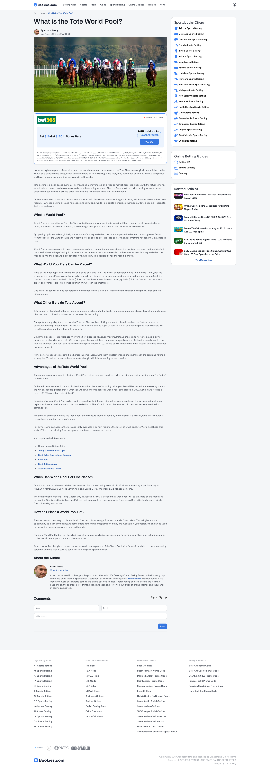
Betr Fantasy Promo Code (150, 680)
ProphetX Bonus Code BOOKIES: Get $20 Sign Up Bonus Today (207, 219)
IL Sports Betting (42, 691)
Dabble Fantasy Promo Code (152, 675)
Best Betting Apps (47, 464)
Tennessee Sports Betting (192, 123)
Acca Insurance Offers (49, 468)
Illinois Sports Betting (189, 50)
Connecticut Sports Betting (193, 39)
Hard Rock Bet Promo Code (203, 691)
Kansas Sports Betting (190, 67)
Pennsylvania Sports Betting (193, 118)
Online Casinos (136, 4)
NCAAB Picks (92, 675)
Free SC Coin (144, 691)
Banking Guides (93, 701)
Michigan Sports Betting (191, 90)
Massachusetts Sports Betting (194, 84)
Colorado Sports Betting (191, 33)
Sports (83, 4)
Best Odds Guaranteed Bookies (54, 455)
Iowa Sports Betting (189, 62)
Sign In (154, 597)
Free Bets (43, 459)
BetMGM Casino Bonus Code (204, 670)
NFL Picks (90, 665)
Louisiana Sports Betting (191, 73)
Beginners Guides (95, 696)
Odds (103, 4)
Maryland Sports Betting (191, 78)
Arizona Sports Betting (190, 28)
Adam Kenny (51, 30)
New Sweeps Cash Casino (150, 726)
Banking (183, 173)
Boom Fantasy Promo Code (151, 670)
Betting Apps (69, 4)
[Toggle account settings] (234, 4)
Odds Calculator (94, 711)
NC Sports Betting (43, 726)
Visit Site (149, 142)
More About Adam (60, 570)
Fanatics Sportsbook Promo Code (206, 685)
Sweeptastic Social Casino (151, 701)
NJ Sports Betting (43, 675)
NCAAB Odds (93, 691)
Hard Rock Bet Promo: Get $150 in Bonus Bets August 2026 (207, 196)
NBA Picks (91, 670)
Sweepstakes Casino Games (151, 716)
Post (162, 626)
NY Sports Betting (43, 665)
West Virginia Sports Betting (193, 135)
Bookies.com (134, 578)
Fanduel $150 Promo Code (202, 680)
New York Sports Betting (191, 101)
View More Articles (203, 260)
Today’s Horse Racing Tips (51, 450)
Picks (93, 4)
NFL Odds (91, 680)
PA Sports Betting (43, 680)
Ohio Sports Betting (189, 112)
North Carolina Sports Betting (194, 107)
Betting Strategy (187, 167)
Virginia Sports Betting (190, 129)
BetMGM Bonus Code (200, 665)
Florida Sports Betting (190, 45)
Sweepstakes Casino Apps (151, 721)
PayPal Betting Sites (96, 706)
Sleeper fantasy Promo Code (152, 685)
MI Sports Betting (42, 685)
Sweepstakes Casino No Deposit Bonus (157, 731)
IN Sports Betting (42, 711)
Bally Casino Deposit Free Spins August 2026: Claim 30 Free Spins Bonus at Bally (207, 252)
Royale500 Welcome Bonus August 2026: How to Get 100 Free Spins (208, 230)
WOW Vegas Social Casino (151, 711)
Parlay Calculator (94, 716)
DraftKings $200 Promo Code (204, 675)
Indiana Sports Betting (190, 56)
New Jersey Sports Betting (192, 95)
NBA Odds (91, 685)
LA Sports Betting (43, 716)
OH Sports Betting (43, 721)
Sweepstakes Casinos (148, 706)
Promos (152, 4)
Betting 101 (184, 162)
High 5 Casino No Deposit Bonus (153, 696)
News (162, 4)
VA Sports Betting (43, 706)
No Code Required (149, 135)
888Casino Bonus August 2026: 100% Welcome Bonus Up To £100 (208, 241)
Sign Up (163, 597)
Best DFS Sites (144, 665)
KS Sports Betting (43, 670)
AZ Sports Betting (43, 696)
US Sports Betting (188, 140)
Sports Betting (117, 4)
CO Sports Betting (43, 701)
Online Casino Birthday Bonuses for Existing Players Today (206, 207)
